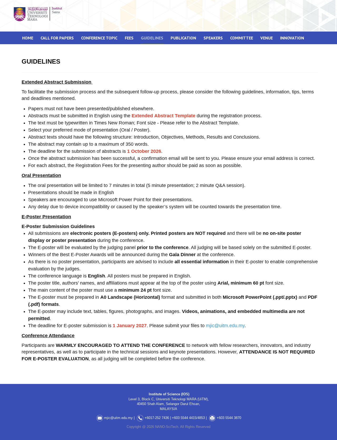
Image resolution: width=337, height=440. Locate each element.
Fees (129, 38)
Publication (183, 38)
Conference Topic (99, 38)
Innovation (292, 38)
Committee (241, 38)
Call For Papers (57, 38)
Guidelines (152, 38)
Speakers (213, 38)
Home (27, 38)
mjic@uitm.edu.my (225, 325)
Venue (266, 38)
